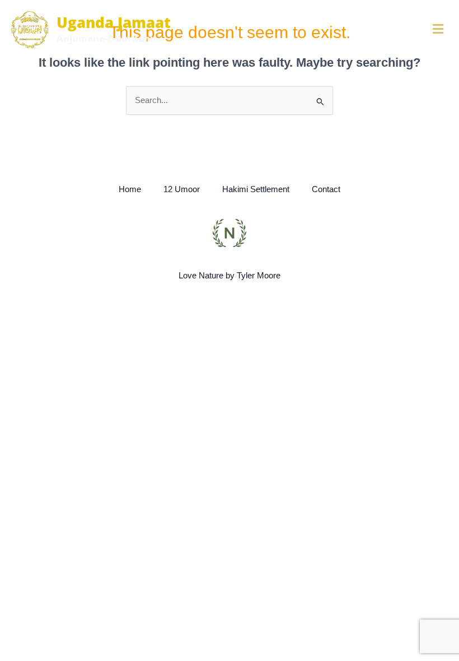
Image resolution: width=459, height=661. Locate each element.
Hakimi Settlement (255, 189)
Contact (326, 189)
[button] (364, 29)
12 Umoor (181, 189)
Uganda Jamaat (114, 22)
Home (130, 189)
